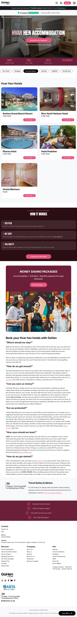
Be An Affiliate (56, 563)
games (21, 452)
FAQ (2, 531)
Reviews (29, 554)
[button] (57, 2)
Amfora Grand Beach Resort (17, 113)
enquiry (39, 461)
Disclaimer (55, 554)
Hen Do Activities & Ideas (9, 552)
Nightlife (54, 71)
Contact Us (4, 529)
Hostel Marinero (11, 189)
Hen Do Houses (6, 554)
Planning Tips (5, 561)
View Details (28, 120)
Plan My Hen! (66, 71)
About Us (29, 549)
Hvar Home (5, 71)
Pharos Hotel (9, 151)
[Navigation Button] (74, 3)
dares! (30, 452)
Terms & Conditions (58, 552)
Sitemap (55, 549)
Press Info (55, 561)
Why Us (29, 552)
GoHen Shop (5, 566)
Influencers (30, 559)
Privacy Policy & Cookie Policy (38, 610)
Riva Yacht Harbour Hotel (54, 113)
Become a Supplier (32, 561)
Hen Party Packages (7, 559)
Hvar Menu (66, 613)
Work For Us (30, 556)
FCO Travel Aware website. (52, 493)
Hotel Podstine (49, 151)
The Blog (4, 563)
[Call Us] (61, 2)
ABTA (54, 559)
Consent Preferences (58, 556)
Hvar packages (37, 285)
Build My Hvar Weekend (38, 40)
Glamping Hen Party (7, 556)
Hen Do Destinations (7, 549)
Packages (17, 71)
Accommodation (30, 71)
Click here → (62, 8)
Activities (44, 71)
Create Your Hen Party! (38, 257)
